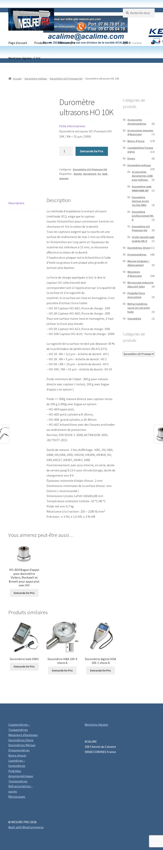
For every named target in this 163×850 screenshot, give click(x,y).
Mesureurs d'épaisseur (134, 274)
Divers (131, 158)
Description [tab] (16, 203)
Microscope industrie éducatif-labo (140, 284)
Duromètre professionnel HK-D (143, 215)
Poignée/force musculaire (136, 295)
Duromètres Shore (138, 248)
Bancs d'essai (136, 141)
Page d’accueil (17, 43)
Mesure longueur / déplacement (138, 263)
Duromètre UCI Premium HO (66, 78)
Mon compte (66, 43)
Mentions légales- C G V (24, 58)
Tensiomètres (17, 781)
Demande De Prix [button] (24, 593)
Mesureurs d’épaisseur (23, 735)
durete (78, 174)
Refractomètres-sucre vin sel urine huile (138, 308)
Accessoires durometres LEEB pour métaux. (142, 176)
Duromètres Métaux (21, 745)
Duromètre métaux (36, 78)
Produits (40, 43)
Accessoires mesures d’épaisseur (140, 132)
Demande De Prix (91, 151)
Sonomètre (134, 318)
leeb (104, 174)
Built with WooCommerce (26, 827)
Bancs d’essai (17, 755)
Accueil (17, 78)
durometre (89, 174)
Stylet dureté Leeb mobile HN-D (143, 239)
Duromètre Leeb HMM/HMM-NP (141, 188)
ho (99, 174)
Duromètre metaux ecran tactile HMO (140, 201)
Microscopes (16, 797)
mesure (63, 178)
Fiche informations (72, 126)
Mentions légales (96, 725)
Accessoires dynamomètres (136, 121)
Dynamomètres (137, 254)
